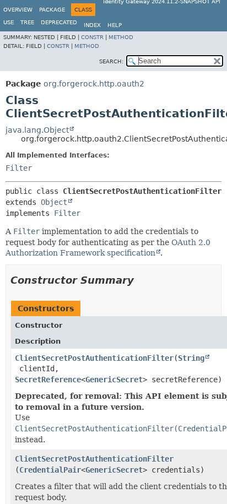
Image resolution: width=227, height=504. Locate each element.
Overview (18, 10)
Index (92, 25)
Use (8, 22)
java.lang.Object (37, 130)
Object (54, 202)
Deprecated (59, 22)
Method (121, 37)
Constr (92, 37)
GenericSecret (114, 379)
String (191, 358)
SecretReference (48, 379)
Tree (27, 22)
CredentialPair (50, 469)
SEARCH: (111, 61)
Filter (19, 168)
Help (114, 25)
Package (52, 10)
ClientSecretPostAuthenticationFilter (94, 358)
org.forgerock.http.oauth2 (94, 83)
